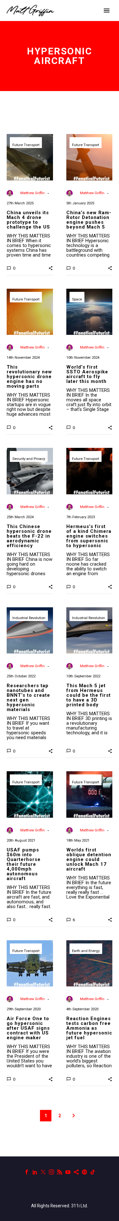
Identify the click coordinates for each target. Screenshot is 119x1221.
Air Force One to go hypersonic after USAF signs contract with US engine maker (28, 1028)
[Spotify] (84, 1172)
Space (77, 299)
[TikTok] (92, 1172)
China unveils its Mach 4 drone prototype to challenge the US (28, 220)
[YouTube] (67, 1172)
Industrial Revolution (28, 618)
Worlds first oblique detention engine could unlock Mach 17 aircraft (88, 859)
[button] (50, 268)
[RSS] (59, 1172)
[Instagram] (51, 1172)
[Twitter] (43, 1172)
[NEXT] (73, 1115)
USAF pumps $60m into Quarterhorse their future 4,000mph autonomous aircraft (24, 864)
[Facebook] (26, 1172)
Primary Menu (106, 10)
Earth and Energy (86, 951)
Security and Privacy (28, 459)
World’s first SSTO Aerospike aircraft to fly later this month (87, 374)
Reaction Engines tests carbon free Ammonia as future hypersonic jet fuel (89, 1028)
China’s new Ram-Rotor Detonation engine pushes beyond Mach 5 (88, 220)
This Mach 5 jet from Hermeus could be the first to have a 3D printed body (88, 695)
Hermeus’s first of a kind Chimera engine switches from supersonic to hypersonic (88, 536)
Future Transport (25, 145)
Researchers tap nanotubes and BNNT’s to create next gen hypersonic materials (28, 697)
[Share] (76, 1172)
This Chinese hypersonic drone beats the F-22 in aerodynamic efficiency (29, 536)
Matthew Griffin (32, 193)
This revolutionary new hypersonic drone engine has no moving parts (29, 376)
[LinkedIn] (34, 1172)
